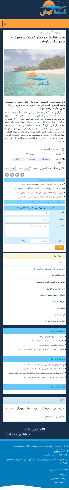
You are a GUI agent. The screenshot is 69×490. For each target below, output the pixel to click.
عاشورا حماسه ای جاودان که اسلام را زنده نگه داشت (45, 341)
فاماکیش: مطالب (33, 429)
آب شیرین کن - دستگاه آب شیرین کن (49, 269)
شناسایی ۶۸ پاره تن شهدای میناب (51, 345)
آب (35, 408)
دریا (29, 408)
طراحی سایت (59, 301)
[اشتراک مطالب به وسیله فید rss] (7, 174)
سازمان (60, 416)
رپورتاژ (20, 408)
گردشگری (19, 159)
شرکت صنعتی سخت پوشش (52, 295)
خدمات (29, 122)
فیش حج (61, 308)
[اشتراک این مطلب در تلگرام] (12, 174)
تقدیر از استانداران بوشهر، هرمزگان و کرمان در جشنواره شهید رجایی (39, 369)
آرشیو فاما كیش (60, 482)
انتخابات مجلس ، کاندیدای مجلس (50, 282)
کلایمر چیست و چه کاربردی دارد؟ (52, 336)
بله (27, 168)
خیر (12, 168)
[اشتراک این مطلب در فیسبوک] (22, 174)
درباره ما (63, 474)
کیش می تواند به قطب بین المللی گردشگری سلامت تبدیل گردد (40, 192)
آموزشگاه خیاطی (57, 275)
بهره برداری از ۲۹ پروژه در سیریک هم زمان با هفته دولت (43, 184)
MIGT (62, 262)
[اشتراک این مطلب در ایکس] (17, 174)
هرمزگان (46, 122)
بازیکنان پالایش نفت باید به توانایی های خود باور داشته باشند (41, 197)
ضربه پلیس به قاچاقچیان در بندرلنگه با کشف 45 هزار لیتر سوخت (39, 188)
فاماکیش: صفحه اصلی (17, 434)
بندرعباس (38, 119)
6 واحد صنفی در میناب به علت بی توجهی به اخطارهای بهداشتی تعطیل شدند (36, 373)
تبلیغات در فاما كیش (59, 478)
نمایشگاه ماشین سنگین (54, 321)
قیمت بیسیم (59, 314)
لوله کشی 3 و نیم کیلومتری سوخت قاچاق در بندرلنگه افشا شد (41, 365)
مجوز (61, 115)
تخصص (48, 416)
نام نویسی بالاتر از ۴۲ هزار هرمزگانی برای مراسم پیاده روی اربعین (40, 349)
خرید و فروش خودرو (56, 288)
